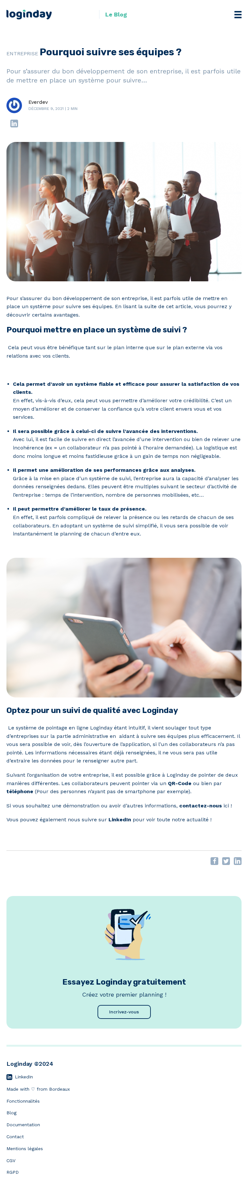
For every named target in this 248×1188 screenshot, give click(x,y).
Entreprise (22, 53)
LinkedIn (119, 819)
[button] (113, 14)
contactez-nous (200, 806)
